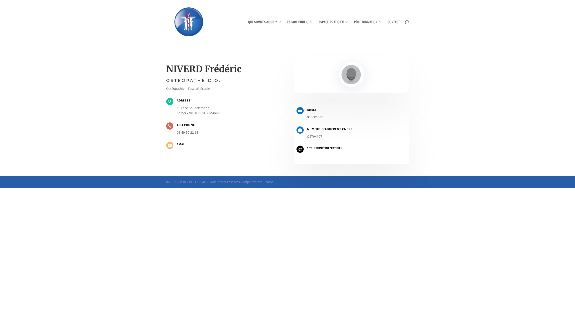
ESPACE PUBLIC (297, 22)
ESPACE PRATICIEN (331, 22)
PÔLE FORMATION (365, 22)
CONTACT (394, 22)
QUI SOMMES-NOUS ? (262, 22)
